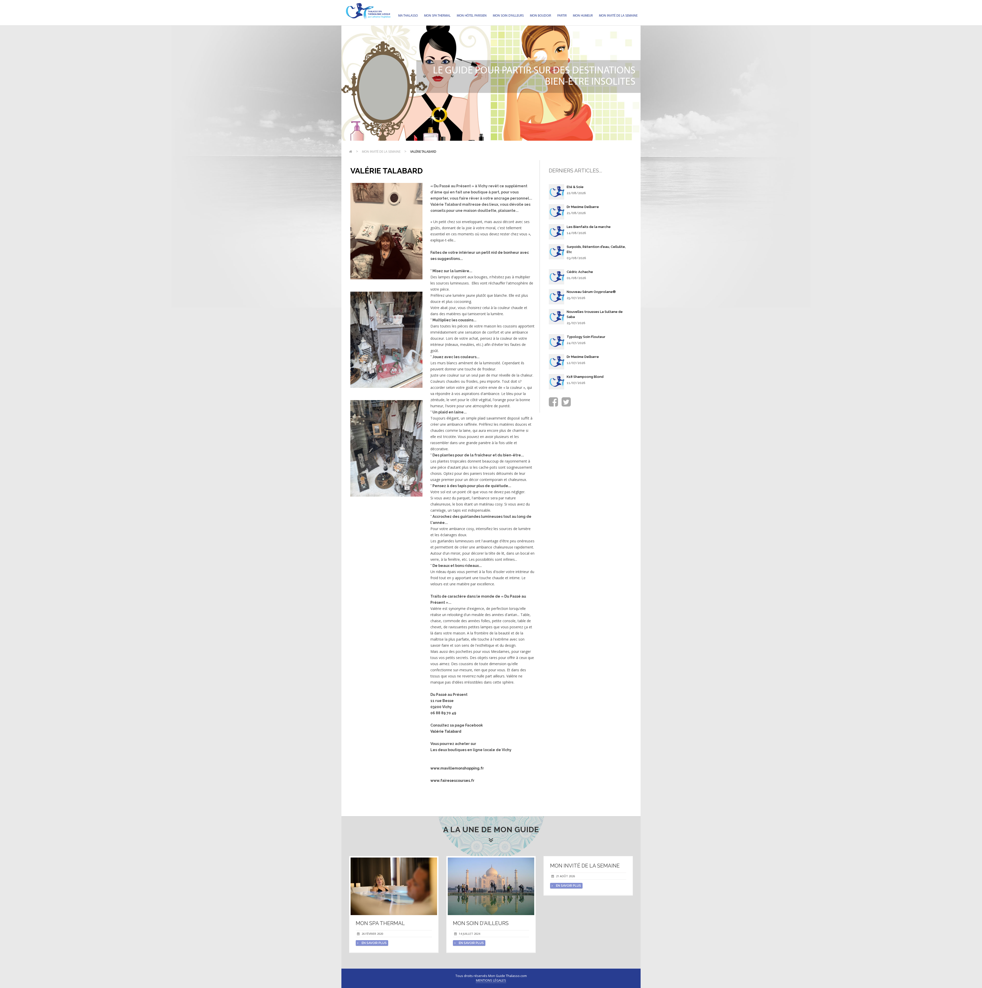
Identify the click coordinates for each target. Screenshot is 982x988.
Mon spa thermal (437, 15)
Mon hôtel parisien (472, 15)
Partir (562, 15)
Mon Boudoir (540, 15)
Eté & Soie (575, 187)
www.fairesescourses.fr (452, 780)
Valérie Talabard (423, 151)
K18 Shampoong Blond (585, 377)
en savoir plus (374, 943)
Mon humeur (583, 15)
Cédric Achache (580, 272)
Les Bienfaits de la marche (589, 227)
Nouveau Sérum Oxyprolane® (591, 292)
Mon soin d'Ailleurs (508, 15)
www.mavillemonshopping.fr (457, 768)
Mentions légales (491, 980)
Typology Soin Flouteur (586, 337)
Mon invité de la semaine (618, 15)
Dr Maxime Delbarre (583, 207)
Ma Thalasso (408, 15)
